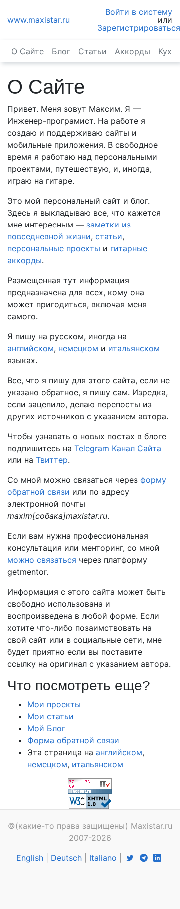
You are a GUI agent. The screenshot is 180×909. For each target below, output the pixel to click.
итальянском (134, 348)
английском (31, 348)
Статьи (92, 51)
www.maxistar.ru (39, 20)
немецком (78, 348)
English (30, 858)
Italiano (103, 858)
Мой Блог (47, 728)
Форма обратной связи (74, 740)
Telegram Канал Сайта (118, 448)
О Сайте (28, 51)
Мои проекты (54, 704)
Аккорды (132, 51)
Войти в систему (139, 12)
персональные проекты (54, 248)
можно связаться (42, 560)
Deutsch (66, 858)
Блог (61, 51)
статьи (109, 236)
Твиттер (52, 460)
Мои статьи (51, 716)
